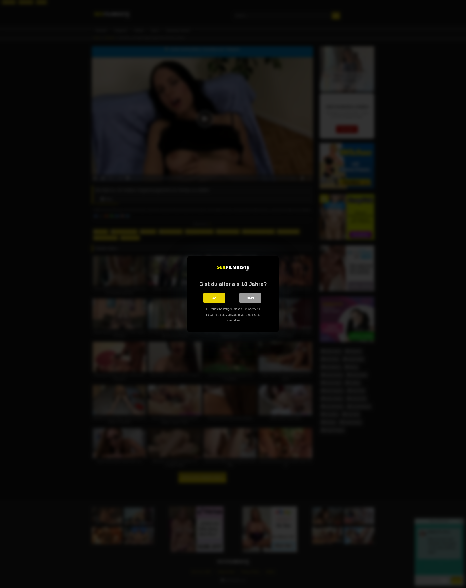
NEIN (250, 297)
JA (214, 297)
